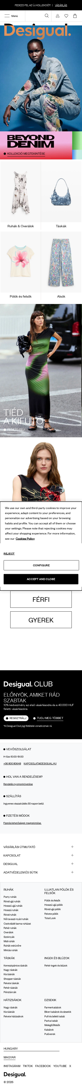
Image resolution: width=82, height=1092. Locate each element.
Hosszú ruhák (11, 910)
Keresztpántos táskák (16, 965)
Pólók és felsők (52, 900)
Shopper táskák (12, 979)
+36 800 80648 (12, 763)
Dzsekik (50, 1000)
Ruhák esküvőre (12, 946)
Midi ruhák (9, 941)
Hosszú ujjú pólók (53, 905)
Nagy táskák (11, 970)
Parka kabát (51, 1021)
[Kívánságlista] (66, 16)
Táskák (9, 958)
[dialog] (41, 546)
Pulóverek (49, 1034)
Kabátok (49, 1030)
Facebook (43, 1066)
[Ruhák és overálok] (20, 191)
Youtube (60, 1066)
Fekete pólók (51, 914)
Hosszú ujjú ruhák (13, 906)
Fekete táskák (11, 983)
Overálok (8, 932)
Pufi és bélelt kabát (54, 1016)
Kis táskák (9, 974)
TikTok (28, 1066)
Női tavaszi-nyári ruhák (16, 919)
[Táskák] (61, 191)
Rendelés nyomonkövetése (18, 784)
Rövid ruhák (10, 915)
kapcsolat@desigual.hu (40, 763)
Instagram (12, 1066)
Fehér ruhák (10, 928)
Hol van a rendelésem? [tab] (24, 777)
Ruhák (8, 889)
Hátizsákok (12, 1000)
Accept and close (41, 579)
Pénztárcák (10, 992)
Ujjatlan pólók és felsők (59, 891)
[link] (46, 15)
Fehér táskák (11, 988)
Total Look (50, 918)
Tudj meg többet (50, 718)
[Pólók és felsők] (20, 262)
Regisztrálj (18, 718)
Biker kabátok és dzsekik (57, 1012)
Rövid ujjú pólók (52, 909)
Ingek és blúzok (56, 958)
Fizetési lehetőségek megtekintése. (22, 823)
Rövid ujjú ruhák (12, 901)
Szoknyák (9, 937)
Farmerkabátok (52, 1007)
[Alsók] (61, 262)
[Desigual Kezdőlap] (39, 31)
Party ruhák (10, 897)
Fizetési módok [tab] (18, 815)
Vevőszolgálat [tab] (18, 749)
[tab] (41, 847)
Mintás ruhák (11, 950)
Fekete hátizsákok (13, 1016)
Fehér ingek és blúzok (55, 965)
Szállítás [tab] (13, 796)
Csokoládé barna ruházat (17, 923)
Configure (41, 565)
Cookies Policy (25, 538)
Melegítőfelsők (52, 1025)
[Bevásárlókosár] (76, 16)
